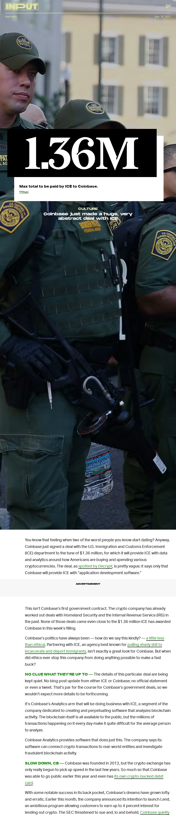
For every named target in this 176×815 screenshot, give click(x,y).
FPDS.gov (24, 191)
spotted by (95, 565)
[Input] (21, 6)
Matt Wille (11, 16)
